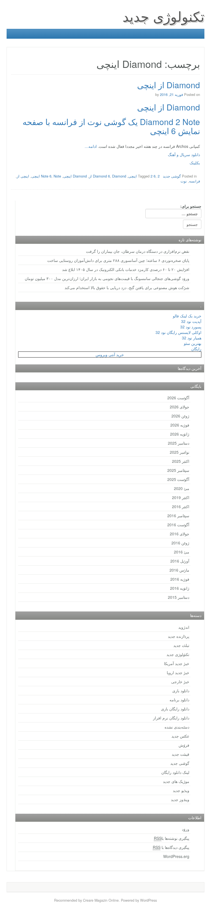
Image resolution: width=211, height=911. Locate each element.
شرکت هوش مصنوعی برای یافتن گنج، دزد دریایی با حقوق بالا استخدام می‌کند (127, 287)
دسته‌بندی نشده (177, 727)
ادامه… (91, 146)
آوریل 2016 (179, 561)
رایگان (196, 348)
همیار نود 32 (191, 337)
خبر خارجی (180, 681)
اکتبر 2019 (180, 497)
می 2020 (181, 488)
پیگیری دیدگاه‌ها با (171, 847)
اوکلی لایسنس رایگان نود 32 (178, 332)
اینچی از (23, 176)
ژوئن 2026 (180, 416)
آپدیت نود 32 (191, 321)
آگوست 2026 (178, 397)
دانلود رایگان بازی (175, 708)
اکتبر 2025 (180, 461)
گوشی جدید (172, 176)
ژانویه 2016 (179, 588)
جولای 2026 (179, 406)
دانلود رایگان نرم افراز (171, 718)
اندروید (183, 627)
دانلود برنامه (179, 699)
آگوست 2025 (178, 479)
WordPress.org (176, 856)
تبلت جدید (181, 645)
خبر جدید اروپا (178, 672)
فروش (184, 745)
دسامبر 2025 (178, 443)
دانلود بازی (180, 690)
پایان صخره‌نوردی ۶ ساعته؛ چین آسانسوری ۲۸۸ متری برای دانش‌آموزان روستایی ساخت (118, 260)
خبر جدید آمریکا (176, 663)
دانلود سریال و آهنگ (184, 154)
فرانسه (194, 181)
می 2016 (181, 552)
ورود (185, 829)
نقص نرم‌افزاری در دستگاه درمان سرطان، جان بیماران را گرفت (137, 251)
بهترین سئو (192, 343)
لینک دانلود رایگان (175, 772)
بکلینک (195, 162)
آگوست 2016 (178, 524)
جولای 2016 (179, 533)
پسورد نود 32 (190, 326)
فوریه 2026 (179, 425)
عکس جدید (180, 736)
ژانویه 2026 (179, 434)
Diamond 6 (101, 176)
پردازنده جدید (178, 636)
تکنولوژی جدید (163, 16)
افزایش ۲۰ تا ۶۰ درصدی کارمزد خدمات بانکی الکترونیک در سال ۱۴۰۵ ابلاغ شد (125, 269)
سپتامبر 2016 (178, 515)
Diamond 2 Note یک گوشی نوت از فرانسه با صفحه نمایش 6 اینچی (111, 126)
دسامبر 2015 (178, 597)
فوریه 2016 (179, 579)
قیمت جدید (180, 754)
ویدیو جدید (181, 790)
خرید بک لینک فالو (187, 316)
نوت (184, 181)
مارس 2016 (179, 570)
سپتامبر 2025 (178, 470)
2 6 (153, 176)
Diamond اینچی (75, 176)
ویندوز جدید (180, 799)
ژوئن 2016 (180, 543)
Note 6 (46, 176)
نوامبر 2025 (179, 452)
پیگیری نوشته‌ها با (171, 838)
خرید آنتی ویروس (110, 354)
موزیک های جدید (176, 781)
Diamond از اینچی (168, 85)
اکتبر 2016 (180, 506)
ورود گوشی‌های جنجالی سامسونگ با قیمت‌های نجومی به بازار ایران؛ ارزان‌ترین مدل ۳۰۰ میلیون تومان (107, 278)
